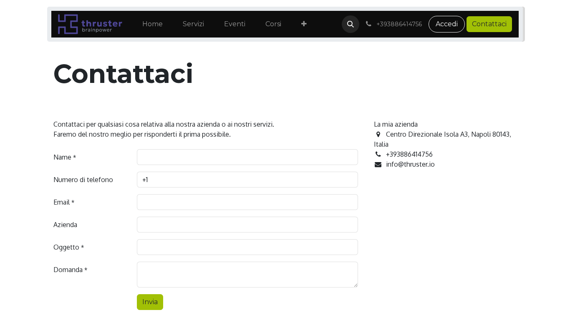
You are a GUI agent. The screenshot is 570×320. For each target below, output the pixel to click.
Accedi (447, 24)
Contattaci (489, 24)
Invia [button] (150, 302)
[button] (350, 24)
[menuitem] (152, 24)
